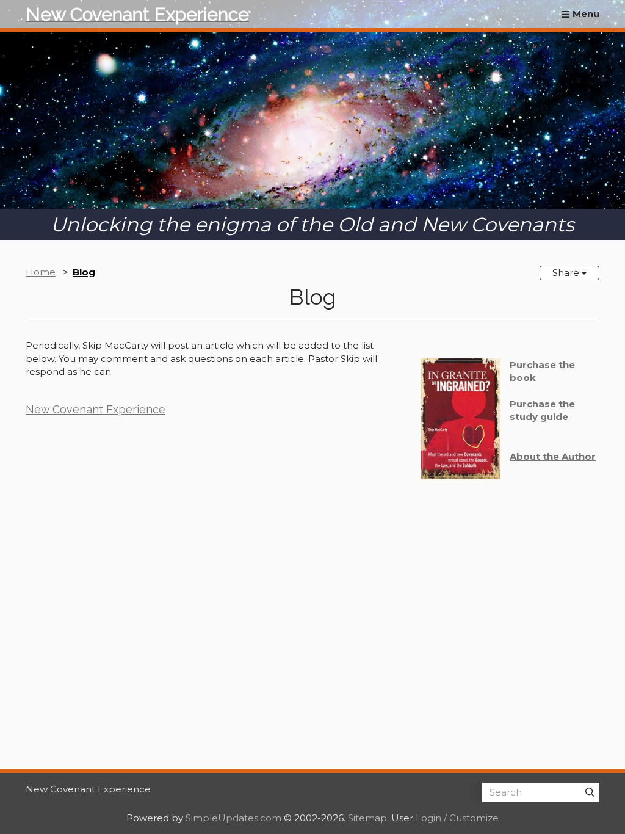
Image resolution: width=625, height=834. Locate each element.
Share (567, 272)
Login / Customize (457, 818)
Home (41, 272)
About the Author (553, 456)
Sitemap (367, 818)
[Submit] (589, 792)
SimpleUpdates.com (233, 818)
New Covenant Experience (95, 409)
